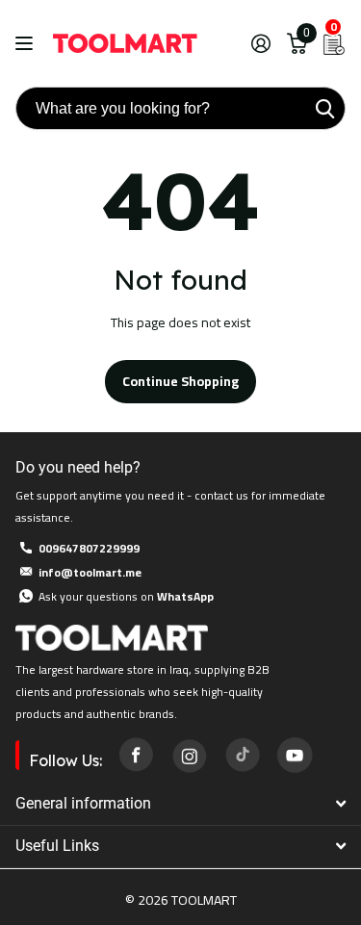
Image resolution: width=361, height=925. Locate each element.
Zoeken (324, 108)
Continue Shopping (180, 381)
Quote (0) (16, 248)
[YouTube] (294, 754)
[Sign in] (260, 43)
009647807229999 (89, 548)
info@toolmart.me (90, 572)
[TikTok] (241, 754)
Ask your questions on (126, 596)
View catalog (26, 44)
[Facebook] (135, 754)
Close (180, 803)
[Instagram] (188, 754)
